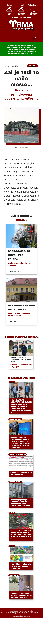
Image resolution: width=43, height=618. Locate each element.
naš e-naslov (31, 611)
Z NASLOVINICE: (21, 377)
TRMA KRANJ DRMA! (21, 336)
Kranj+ (32, 66)
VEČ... (35, 38)
